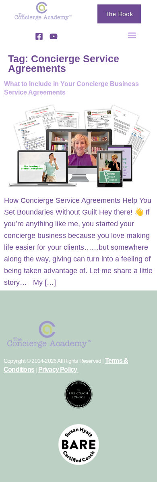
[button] (132, 35)
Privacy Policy (58, 369)
